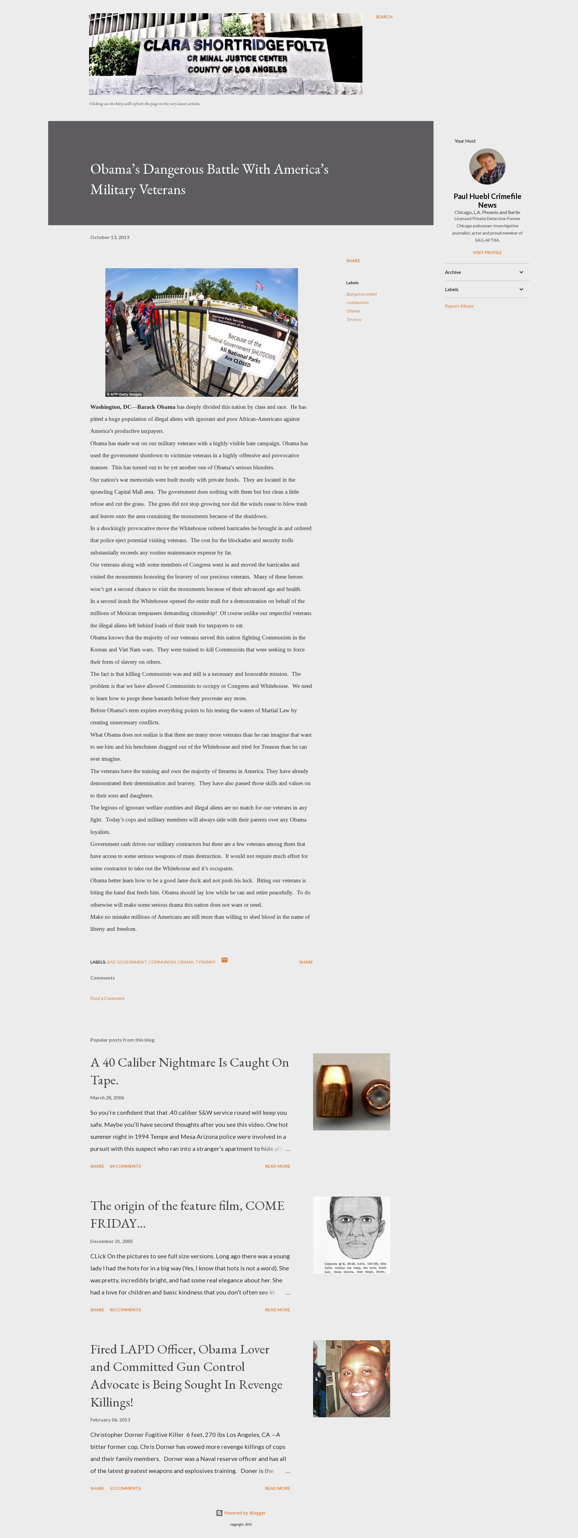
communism (357, 302)
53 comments (125, 1488)
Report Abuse (459, 306)
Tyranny (353, 319)
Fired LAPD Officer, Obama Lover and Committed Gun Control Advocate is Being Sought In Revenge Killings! (186, 1375)
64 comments (125, 1166)
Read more (277, 1166)
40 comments (125, 1309)
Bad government (361, 294)
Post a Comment (107, 998)
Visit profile (487, 252)
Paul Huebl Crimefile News (487, 200)
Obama (352, 310)
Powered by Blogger (244, 1513)
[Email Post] (224, 962)
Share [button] (353, 260)
